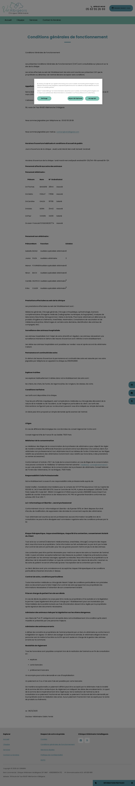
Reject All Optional (75, 98)
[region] (68, 91)
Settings (44, 98)
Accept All (92, 98)
